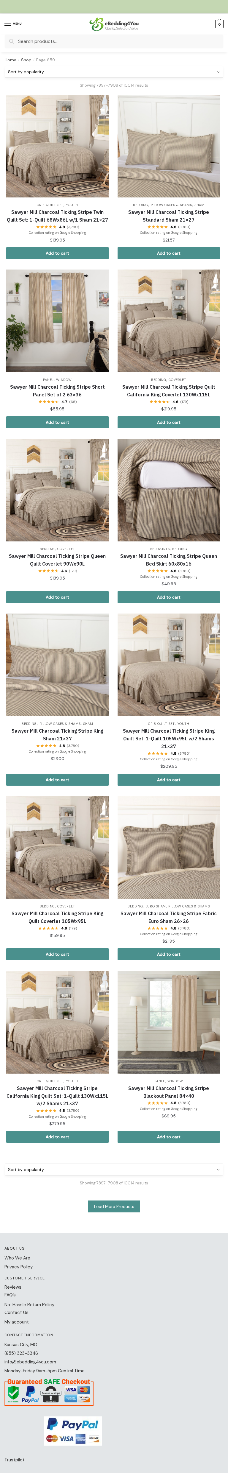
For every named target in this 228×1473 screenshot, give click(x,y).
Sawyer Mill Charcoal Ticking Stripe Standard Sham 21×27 (168, 216)
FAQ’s (10, 1295)
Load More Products (114, 1206)
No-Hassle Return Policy (29, 1305)
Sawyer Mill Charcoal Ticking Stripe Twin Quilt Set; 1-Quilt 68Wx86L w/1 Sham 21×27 (57, 216)
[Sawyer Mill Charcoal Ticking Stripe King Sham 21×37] (57, 665)
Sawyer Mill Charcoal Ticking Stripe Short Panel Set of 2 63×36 (57, 391)
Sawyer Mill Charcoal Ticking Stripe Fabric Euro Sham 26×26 (169, 917)
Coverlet (177, 380)
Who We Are (17, 1258)
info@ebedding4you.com (30, 1362)
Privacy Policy (18, 1267)
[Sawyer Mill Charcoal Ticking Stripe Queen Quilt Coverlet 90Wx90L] (57, 490)
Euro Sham (155, 906)
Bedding (140, 205)
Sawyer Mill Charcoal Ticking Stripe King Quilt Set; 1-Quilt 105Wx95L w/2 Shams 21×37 (169, 738)
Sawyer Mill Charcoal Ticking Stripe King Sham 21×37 (57, 735)
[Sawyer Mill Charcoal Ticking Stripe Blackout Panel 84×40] (169, 1022)
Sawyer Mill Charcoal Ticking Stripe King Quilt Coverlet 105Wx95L (57, 917)
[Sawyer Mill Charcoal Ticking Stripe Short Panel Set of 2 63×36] (57, 321)
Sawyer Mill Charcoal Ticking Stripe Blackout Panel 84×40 (168, 1092)
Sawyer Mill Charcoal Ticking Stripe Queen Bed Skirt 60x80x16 (168, 560)
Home (10, 60)
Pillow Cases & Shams (171, 205)
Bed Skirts (160, 549)
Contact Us (16, 1312)
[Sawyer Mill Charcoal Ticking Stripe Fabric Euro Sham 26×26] (169, 847)
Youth (72, 205)
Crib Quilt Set (50, 205)
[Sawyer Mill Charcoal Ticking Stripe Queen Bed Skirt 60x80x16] (169, 490)
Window (64, 380)
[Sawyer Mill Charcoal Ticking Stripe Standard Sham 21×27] (169, 146)
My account (16, 1322)
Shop (26, 60)
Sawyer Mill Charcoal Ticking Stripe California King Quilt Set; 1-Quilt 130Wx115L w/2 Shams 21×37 (57, 1096)
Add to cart (57, 253)
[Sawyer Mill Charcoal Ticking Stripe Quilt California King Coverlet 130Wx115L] (169, 321)
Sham (199, 205)
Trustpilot (14, 1460)
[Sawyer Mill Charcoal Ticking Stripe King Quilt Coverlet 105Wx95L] (57, 847)
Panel (48, 380)
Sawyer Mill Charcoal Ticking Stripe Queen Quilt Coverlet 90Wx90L (57, 560)
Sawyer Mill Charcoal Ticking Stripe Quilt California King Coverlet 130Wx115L (168, 391)
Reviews (12, 1287)
